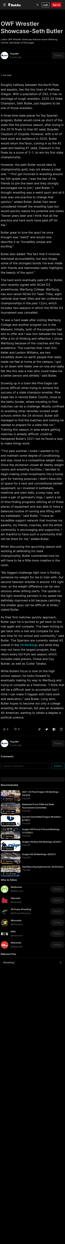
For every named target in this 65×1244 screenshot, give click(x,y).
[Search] (37, 4)
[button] (39, 729)
